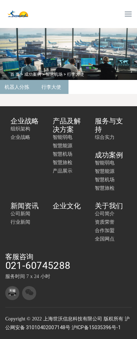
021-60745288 (37, 265)
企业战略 (25, 121)
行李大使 (75, 74)
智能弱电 (62, 137)
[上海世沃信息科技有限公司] (28, 14)
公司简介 (105, 213)
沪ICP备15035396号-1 (96, 327)
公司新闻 (20, 213)
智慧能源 (62, 145)
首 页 (15, 74)
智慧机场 (54, 74)
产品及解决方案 (67, 125)
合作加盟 (105, 230)
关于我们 (109, 206)
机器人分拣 (17, 87)
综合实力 (105, 137)
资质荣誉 (105, 222)
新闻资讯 (25, 206)
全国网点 (105, 239)
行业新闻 (20, 222)
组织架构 (20, 128)
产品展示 (62, 171)
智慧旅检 (62, 162)
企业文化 (67, 206)
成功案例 (32, 74)
